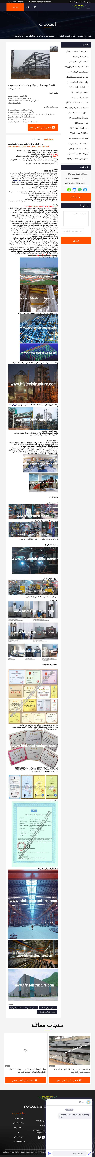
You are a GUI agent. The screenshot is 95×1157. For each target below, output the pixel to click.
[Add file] (89, 1153)
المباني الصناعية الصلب (67, 36)
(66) (79, 149)
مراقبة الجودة (18, 1127)
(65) (80, 97)
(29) (79, 92)
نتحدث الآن (76, 197)
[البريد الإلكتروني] (74, 189)
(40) (77, 103)
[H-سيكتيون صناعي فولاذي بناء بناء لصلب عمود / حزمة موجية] (30, 64)
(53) (79, 87)
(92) (82, 123)
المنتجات (81, 36)
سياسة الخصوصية (19, 1141)
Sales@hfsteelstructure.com (41, 2)
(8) (79, 118)
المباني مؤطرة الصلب (48, 1008)
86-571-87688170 (17, 2)
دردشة (15, 7)
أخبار (18, 1132)
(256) (77, 51)
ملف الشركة (18, 1118)
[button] (86, 1056)
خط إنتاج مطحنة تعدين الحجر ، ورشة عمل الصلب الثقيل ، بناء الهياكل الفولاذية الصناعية (71, 1070)
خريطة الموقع (19, 1137)
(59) (79, 133)
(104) (78, 82)
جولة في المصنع (18, 1123)
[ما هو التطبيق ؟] (79, 189)
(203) (78, 72)
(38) (78, 113)
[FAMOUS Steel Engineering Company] (79, 7)
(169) (79, 138)
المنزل (89, 36)
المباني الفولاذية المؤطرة (47, 1012)
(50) (81, 57)
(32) (79, 62)
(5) (77, 159)
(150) (76, 108)
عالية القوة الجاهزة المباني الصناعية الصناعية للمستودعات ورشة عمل (29, 1070)
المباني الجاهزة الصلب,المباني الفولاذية (23, 1008)
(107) (77, 77)
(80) (77, 67)
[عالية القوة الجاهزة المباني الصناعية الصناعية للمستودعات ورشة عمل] (25, 1050)
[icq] (69, 189)
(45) (78, 143)
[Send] (49, 1153)
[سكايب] (85, 189)
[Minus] (49, 1102)
